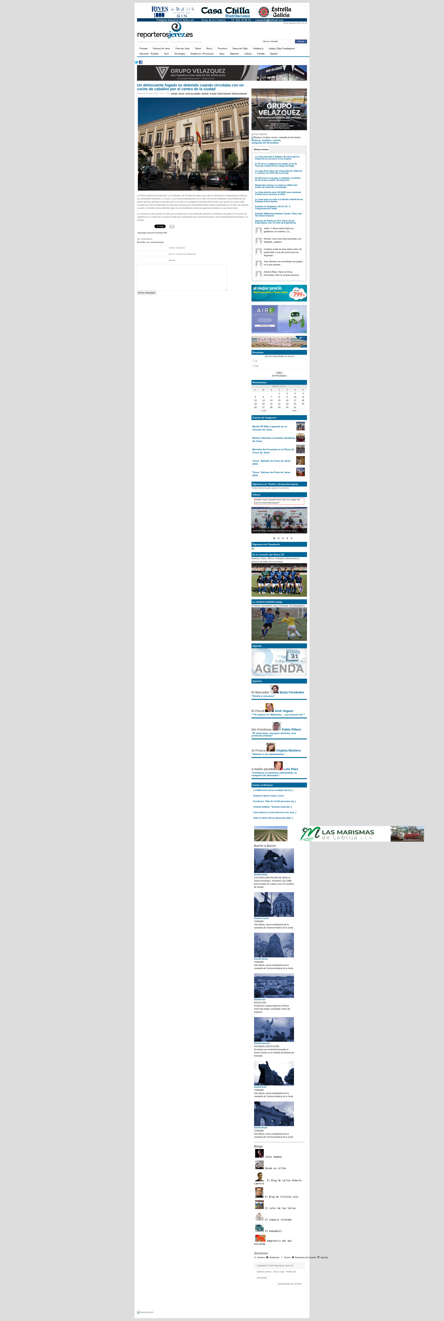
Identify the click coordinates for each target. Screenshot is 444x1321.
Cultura (247, 53)
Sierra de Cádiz (240, 48)
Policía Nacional (224, 93)
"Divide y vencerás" (263, 696)
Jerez (222, 53)
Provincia (222, 48)
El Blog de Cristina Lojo (280, 1196)
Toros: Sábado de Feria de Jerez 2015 (271, 462)
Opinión (274, 53)
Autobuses (274, 1257)
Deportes (234, 53)
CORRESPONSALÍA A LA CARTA (153, 42)
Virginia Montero (288, 750)
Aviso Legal (278, 1271)
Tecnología (179, 53)
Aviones (261, 1257)
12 (255, 400)
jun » (295, 411)
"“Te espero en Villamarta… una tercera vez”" (278, 714)
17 (295, 400)
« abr (263, 411)
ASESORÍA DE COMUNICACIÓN (186, 42)
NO (256, 366)
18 (303, 400)
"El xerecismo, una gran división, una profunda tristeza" (273, 734)
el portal (213, 93)
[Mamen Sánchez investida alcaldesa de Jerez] (300, 441)
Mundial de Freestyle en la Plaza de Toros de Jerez (273, 451)
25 (303, 404)
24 (295, 404)
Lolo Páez (291, 769)
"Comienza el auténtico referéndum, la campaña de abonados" (274, 774)
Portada (143, 48)
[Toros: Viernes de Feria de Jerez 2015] (300, 475)
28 (271, 407)
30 (287, 407)
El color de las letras (280, 1208)
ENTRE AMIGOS (259, 134)
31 (295, 407)
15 (279, 400)
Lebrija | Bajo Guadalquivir (282, 48)
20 (263, 404)
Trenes (287, 1257)
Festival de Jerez (161, 48)
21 (271, 404)
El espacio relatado (278, 1219)
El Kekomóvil (273, 1231)
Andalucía (258, 48)
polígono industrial (239, 93)
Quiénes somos (264, 1271)
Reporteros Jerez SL (283, 1265)
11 (303, 397)
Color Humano (273, 1156)
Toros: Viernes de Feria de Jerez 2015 (271, 474)
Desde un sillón (275, 1168)
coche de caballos (192, 93)
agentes (174, 93)
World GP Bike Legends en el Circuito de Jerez (269, 428)
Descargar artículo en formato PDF (152, 233)
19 (255, 404)
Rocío (209, 48)
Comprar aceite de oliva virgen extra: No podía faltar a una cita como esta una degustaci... (283, 252)
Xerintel (298, 1284)
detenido (205, 93)
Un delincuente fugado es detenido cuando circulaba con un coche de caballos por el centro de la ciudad (190, 87)
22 (279, 404)
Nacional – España (149, 53)
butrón (181, 93)
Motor (198, 48)
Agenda (324, 1257)
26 (255, 407)
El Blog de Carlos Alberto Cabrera (278, 1182)
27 (263, 407)
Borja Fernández (292, 692)
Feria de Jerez (183, 48)
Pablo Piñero (291, 729)
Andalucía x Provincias (202, 53)
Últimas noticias (261, 149)
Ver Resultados (279, 376)
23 (287, 404)
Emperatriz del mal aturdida (273, 1242)
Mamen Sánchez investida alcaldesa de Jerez (273, 439)
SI (256, 361)
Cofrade (261, 53)
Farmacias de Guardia (305, 1257)
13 (263, 400)
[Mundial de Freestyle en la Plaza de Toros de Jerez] (300, 452)
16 (287, 400)
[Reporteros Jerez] (170, 30)
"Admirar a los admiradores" (268, 754)
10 (295, 397)
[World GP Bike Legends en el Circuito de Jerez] (300, 430)
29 (279, 407)
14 (271, 400)
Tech (166, 53)
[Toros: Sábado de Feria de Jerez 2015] (300, 464)
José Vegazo (284, 711)
